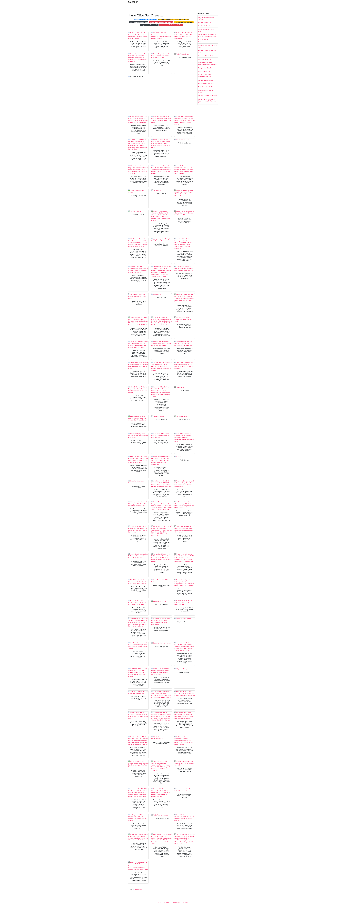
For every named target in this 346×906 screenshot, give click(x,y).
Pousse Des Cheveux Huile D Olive (206, 30)
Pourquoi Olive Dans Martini (206, 68)
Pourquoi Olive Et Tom (204, 22)
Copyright (185, 902)
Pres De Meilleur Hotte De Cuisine (205, 91)
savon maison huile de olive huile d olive (171, 25)
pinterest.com (138, 889)
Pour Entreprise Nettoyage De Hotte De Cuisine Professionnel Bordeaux (207, 101)
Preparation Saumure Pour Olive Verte (207, 46)
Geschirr (133, 2)
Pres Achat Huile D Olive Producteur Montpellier (205, 76)
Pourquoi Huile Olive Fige (205, 80)
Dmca (159, 902)
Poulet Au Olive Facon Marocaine (204, 41)
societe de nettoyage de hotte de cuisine (145, 19)
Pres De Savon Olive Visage (206, 83)
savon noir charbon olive (182, 19)
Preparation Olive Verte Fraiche (207, 56)
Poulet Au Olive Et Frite (204, 59)
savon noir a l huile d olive (165, 19)
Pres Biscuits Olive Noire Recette (207, 26)
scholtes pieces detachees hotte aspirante (161, 22)
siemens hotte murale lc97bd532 (139, 22)
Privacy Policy (176, 902)
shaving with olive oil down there (184, 22)
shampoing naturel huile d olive (149, 25)
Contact (166, 902)
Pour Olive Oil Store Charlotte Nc (207, 96)
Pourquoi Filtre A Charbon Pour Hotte (207, 51)
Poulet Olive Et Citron (204, 71)
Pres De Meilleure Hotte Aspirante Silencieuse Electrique (207, 63)
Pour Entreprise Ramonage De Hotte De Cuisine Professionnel (207, 35)
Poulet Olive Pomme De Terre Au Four (206, 18)
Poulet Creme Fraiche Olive (206, 87)
